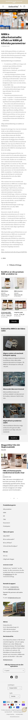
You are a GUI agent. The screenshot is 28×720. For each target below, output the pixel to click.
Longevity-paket (18, 312)
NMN (4, 512)
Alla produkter (7, 509)
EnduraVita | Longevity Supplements (13, 710)
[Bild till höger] (17, 498)
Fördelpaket (6, 526)
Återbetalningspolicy (18, 711)
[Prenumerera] (23, 670)
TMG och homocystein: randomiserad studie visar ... (13, 473)
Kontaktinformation (14, 716)
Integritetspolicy (10, 714)
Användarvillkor (19, 714)
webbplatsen (8, 574)
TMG (4, 519)
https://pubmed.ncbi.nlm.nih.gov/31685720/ (14, 252)
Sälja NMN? (6, 536)
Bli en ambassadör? (8, 539)
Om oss (5, 555)
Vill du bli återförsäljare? (10, 546)
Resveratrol (6, 523)
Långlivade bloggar (8, 559)
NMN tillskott (4, 291)
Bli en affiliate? (7, 542)
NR (4, 516)
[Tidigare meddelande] (3, 2)
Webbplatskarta (7, 660)
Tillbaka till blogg (15, 265)
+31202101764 (14, 587)
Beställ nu (14, 438)
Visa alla (14, 321)
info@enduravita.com (14, 597)
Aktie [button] (4, 258)
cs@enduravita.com (13, 589)
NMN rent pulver (18, 291)
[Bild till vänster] (10, 498)
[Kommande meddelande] (25, 2)
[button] (3, 6)
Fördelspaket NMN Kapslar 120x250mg (6, 313)
